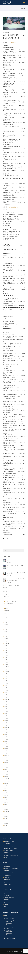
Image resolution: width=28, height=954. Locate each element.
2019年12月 (6, 806)
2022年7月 (6, 734)
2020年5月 (6, 795)
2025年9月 (6, 645)
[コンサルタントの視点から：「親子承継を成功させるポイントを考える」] (4, 580)
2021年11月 (6, 753)
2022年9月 (6, 729)
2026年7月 (6, 622)
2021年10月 (6, 755)
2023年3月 (6, 715)
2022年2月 (6, 746)
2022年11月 (6, 725)
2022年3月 (6, 743)
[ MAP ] (5, 924)
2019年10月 (6, 811)
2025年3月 (6, 659)
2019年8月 (6, 816)
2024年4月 (6, 685)
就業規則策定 (7, 879)
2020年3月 (6, 799)
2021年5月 (6, 767)
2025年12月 (6, 638)
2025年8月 (6, 648)
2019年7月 (6, 818)
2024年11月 (6, 669)
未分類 (5, 613)
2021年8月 (6, 760)
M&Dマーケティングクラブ (9, 872)
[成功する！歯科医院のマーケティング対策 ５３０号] (4, 560)
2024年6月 (6, 680)
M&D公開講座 (7, 843)
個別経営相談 (7, 866)
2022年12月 (6, 722)
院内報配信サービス (8, 895)
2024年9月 (6, 673)
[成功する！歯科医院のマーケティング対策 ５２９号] (4, 567)
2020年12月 (6, 778)
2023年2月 (6, 718)
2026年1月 (6, 636)
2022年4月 (6, 741)
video (5, 594)
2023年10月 (6, 699)
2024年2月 (6, 690)
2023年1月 (6, 720)
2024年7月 (6, 678)
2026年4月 (6, 629)
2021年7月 (6, 762)
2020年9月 (6, 785)
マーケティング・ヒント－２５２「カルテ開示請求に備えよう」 (16, 573)
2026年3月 (6, 631)
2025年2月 (6, 662)
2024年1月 (6, 692)
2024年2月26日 (6, 32)
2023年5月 (6, 711)
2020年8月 (6, 788)
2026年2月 (6, 634)
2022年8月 (6, 732)
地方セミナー (7, 857)
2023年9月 (6, 701)
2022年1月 (6, 748)
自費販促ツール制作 (8, 899)
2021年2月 (6, 774)
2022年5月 (6, 739)
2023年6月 (6, 708)
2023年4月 (6, 713)
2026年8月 (6, 620)
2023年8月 (6, 704)
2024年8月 (6, 676)
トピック (5, 606)
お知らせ (7, 608)
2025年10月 (6, 643)
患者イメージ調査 (7, 882)
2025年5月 (6, 655)
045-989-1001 (9, 921)
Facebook (12, 938)
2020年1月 (6, 804)
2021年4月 (6, 769)
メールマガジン (13, 42)
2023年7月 (6, 706)
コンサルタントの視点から (10, 599)
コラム (9, 42)
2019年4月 (6, 825)
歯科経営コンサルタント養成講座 (11, 855)
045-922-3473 (9, 931)
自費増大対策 (7, 877)
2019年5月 (6, 823)
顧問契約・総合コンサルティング (11, 868)
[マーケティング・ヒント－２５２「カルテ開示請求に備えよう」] (4, 573)
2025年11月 (6, 641)
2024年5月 (6, 683)
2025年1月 (6, 664)
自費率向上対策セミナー (9, 846)
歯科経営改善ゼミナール (14, 207)
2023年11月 (6, 697)
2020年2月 (6, 802)
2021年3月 (6, 771)
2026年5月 (6, 627)
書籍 (5, 906)
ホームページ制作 (7, 893)
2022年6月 (6, 736)
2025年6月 (6, 652)
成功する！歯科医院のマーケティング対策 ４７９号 (13, 36)
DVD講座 (6, 904)
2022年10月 (6, 727)
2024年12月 (6, 666)
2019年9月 (6, 813)
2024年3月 (6, 687)
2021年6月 (6, 764)
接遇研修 (6, 852)
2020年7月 (6, 790)
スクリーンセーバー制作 (9, 897)
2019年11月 (6, 809)
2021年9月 (6, 757)
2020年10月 (6, 783)
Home (22, 8)
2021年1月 (6, 776)
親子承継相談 (7, 870)
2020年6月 (6, 792)
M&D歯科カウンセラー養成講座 (10, 848)
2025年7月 (6, 650)
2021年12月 (6, 750)
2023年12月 (6, 694)
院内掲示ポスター (7, 902)
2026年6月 (6, 624)
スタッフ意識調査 (7, 884)
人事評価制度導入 (7, 875)
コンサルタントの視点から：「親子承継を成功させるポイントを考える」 (16, 579)
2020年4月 (6, 797)
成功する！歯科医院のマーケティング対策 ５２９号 (16, 566)
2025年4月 (6, 657)
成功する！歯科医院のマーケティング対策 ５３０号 (16, 560)
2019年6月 (6, 820)
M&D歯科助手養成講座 (8, 850)
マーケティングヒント (9, 601)
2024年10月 (6, 671)
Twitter (6, 938)
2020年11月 (6, 781)
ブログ (6, 610)
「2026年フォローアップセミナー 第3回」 (11, 585)
